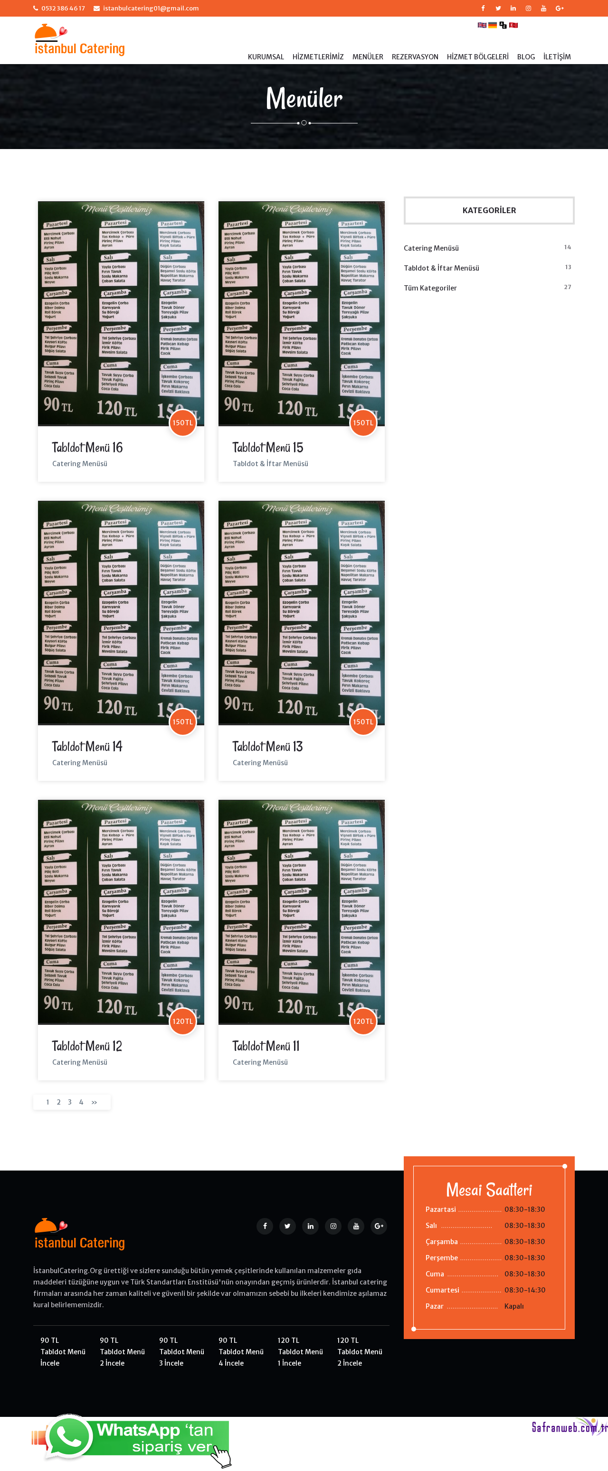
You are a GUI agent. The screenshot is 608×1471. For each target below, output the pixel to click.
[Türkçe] (513, 25)
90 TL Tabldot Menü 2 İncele (122, 1352)
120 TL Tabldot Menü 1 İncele (300, 1352)
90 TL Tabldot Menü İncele (63, 1352)
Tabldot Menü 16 (87, 447)
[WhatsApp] (117, 1438)
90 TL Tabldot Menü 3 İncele (181, 1352)
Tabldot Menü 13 (268, 746)
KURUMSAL (266, 57)
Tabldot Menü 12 (87, 1046)
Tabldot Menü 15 (268, 447)
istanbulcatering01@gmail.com (151, 8)
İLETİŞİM (557, 57)
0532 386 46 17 (63, 8)
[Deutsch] (492, 25)
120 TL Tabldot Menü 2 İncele (359, 1352)
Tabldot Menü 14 (87, 746)
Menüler (367, 57)
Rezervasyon (415, 57)
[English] (482, 25)
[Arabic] (503, 25)
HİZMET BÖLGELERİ (478, 57)
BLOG (526, 57)
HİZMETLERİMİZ (318, 57)
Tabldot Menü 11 (266, 1046)
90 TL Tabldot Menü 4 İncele (241, 1352)
